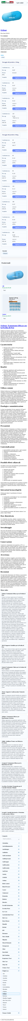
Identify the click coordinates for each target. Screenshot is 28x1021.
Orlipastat (5, 253)
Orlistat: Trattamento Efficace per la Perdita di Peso (14, 327)
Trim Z (4, 1004)
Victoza (4, 1007)
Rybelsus (5, 996)
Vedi (4, 290)
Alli (3, 286)
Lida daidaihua (6, 987)
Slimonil (5, 1002)
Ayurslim (5, 978)
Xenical (4, 314)
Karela (4, 984)
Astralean (5, 976)
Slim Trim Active (7, 1000)
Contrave (5, 980)
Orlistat (4, 30)
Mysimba (5, 989)
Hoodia (4, 982)
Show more (3, 51)
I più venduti (19, 3)
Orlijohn (5, 991)
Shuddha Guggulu (7, 998)
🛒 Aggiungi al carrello (19, 77)
